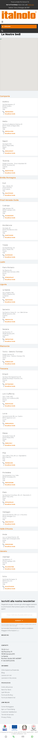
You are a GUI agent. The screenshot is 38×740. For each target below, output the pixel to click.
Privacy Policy (6, 717)
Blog (3, 673)
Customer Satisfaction (9, 712)
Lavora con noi (6, 675)
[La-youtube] (8, 638)
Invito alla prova (7, 687)
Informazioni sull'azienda (10, 670)
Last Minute (5, 692)
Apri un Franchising (8, 709)
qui (18, 630)
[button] (31, 5)
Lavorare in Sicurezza (8, 678)
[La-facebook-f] (2, 638)
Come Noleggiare (7, 707)
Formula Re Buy (7, 695)
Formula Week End (8, 697)
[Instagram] (5, 638)
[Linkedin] (11, 638)
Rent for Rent (6, 690)
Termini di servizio (7, 714)
